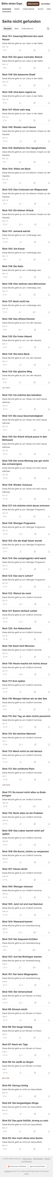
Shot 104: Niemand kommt (17, 921)
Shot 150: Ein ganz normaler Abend (22, 57)
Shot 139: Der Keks (12, 266)
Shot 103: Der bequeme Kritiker (20, 939)
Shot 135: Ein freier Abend (17, 336)
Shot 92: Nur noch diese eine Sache (22, 1138)
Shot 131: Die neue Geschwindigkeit (22, 415)
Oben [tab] (16, 28)
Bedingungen (38, 1159)
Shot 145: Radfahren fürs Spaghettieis (24, 148)
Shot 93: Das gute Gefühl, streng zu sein (25, 1120)
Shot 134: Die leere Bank (16, 354)
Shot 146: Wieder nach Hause (19, 127)
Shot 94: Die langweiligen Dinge (20, 1103)
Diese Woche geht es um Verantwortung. (21, 925)
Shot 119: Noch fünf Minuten (18, 646)
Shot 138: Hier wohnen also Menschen (24, 283)
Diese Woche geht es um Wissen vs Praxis (21, 995)
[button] (7, 9)
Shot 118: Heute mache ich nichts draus (24, 663)
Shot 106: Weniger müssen (17, 886)
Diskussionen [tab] (27, 28)
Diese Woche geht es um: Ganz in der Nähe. (22, 43)
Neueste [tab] (7, 28)
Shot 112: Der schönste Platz (18, 768)
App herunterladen (37, 1166)
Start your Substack (18, 1166)
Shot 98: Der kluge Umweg (17, 1027)
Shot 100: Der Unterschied (17, 991)
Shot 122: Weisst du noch (16, 593)
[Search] (48, 28)
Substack (7, 1171)
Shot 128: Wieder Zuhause (17, 484)
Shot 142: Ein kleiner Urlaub (18, 210)
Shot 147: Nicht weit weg (16, 109)
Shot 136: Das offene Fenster (18, 319)
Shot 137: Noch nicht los (15, 301)
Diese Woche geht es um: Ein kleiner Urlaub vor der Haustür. (26, 133)
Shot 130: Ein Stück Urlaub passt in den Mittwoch (24, 438)
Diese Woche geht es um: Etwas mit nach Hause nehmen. (24, 400)
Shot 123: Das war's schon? (17, 575)
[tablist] (18, 28)
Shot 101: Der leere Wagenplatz (20, 974)
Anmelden (45, 4)
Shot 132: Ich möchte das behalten (22, 395)
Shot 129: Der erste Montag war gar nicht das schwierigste (25, 462)
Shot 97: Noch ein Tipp (15, 1044)
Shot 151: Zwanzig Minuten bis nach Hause (22, 38)
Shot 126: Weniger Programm (18, 523)
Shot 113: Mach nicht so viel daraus (22, 751)
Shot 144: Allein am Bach (16, 168)
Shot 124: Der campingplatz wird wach (24, 558)
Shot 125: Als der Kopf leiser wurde (22, 540)
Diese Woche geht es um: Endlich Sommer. (22, 597)
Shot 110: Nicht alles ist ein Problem (22, 813)
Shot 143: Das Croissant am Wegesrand (24, 189)
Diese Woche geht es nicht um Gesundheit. (22, 1089)
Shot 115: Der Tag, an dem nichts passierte (26, 716)
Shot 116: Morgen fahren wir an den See (24, 698)
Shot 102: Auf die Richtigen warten (22, 956)
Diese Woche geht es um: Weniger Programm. (24, 509)
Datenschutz (27, 1159)
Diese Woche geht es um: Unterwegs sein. (21, 235)
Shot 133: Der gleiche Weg (17, 371)
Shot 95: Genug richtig (15, 1085)
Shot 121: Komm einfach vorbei (19, 611)
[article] (26, 43)
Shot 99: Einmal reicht (14, 1009)
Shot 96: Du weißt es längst (17, 1062)
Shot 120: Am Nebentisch (16, 628)
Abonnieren (33, 4)
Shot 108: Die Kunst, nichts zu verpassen (25, 851)
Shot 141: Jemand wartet (16, 231)
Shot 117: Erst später (13, 681)
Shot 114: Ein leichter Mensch (19, 733)
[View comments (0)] (20, 50)
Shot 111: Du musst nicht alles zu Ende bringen (24, 794)
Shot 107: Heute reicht (14, 869)
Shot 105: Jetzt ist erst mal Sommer (22, 904)
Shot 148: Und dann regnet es (19, 92)
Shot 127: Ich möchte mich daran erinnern (26, 505)
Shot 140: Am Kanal (13, 248)
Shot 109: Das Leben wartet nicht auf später (23, 832)
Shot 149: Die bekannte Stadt (18, 74)
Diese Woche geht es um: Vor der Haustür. (22, 322)
